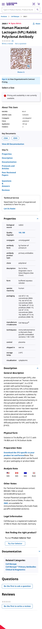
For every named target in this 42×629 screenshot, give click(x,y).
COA (6, 138)
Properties (7, 154)
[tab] (6, 16)
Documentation (9, 162)
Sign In (4, 79)
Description (7, 158)
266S (6, 503)
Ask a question (20, 43)
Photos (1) (21, 72)
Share (38, 23)
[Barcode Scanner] (33, 4)
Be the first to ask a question (17, 586)
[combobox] (21, 10)
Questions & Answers (6, 183)
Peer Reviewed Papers (9, 173)
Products (4, 16)
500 (23, 232)
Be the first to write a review (18, 606)
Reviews (6, 190)
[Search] (37, 9)
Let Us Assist (9, 208)
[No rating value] (7, 41)
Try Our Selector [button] (15, 543)
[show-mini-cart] (38, 4)
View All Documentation (13, 144)
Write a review (7, 43)
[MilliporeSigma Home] (12, 4)
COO (15, 138)
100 (20, 232)
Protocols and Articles (8, 167)
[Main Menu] (3, 4)
